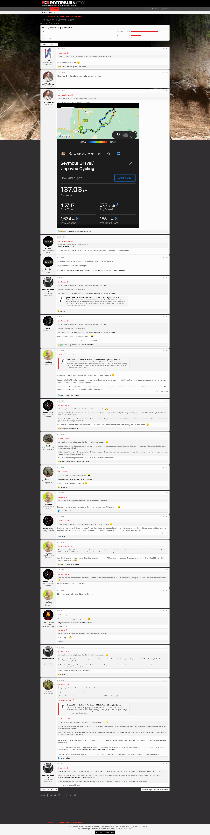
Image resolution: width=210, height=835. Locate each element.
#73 (167, 516)
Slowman (45, 23)
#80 (167, 764)
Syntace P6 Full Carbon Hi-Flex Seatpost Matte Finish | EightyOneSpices (92, 297)
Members (78, 9)
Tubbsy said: (62, 53)
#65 (167, 257)
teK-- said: (61, 472)
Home (44, 9)
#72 (167, 493)
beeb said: (61, 497)
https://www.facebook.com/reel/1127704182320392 (77, 341)
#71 (167, 467)
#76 (167, 590)
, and (69, 395)
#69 (167, 401)
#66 (167, 278)
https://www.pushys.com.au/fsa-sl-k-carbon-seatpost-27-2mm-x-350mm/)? (98, 270)
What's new (65, 9)
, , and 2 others (73, 67)
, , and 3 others (78, 345)
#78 (167, 647)
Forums (55, 9)
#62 (167, 72)
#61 (167, 49)
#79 (167, 680)
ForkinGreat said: (63, 546)
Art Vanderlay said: (64, 95)
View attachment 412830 (66, 247)
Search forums (54, 12)
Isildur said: (62, 768)
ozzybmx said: (63, 405)
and (69, 429)
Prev (44, 44)
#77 (167, 611)
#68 (167, 350)
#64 (167, 237)
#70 (167, 434)
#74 (167, 542)
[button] (48, 9)
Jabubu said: (62, 282)
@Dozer (81, 56)
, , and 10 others (77, 231)
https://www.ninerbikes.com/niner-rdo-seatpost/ (97, 749)
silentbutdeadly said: (65, 355)
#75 (167, 570)
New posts (43, 12)
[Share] (163, 49)
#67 (167, 317)
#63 (167, 91)
